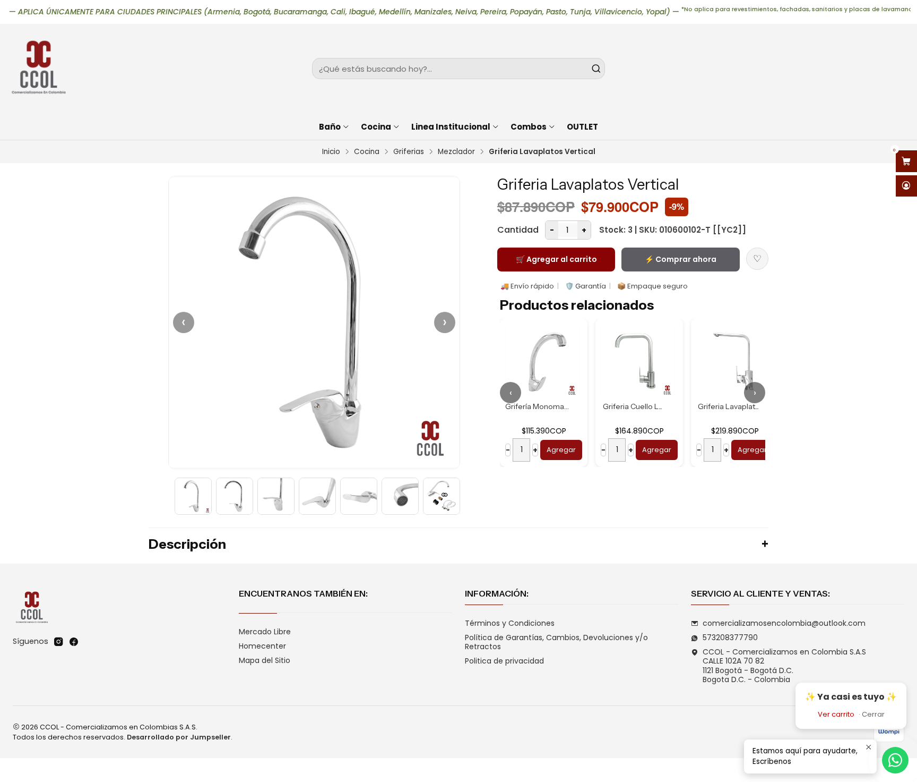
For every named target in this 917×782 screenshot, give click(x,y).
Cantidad (518, 230)
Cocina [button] (376, 126)
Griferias (408, 152)
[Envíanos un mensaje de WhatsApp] (895, 760)
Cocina (366, 152)
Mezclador (456, 152)
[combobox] (458, 68)
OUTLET (582, 126)
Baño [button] (330, 126)
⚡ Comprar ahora (680, 259)
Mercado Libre (265, 631)
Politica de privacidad (504, 661)
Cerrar (873, 714)
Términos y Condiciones (510, 623)
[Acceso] (906, 186)
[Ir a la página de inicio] (38, 68)
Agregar (561, 450)
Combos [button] (529, 126)
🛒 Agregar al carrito (556, 259)
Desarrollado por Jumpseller (179, 737)
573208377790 (730, 637)
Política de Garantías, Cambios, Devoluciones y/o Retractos (556, 642)
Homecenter (262, 646)
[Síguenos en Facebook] (73, 641)
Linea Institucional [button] (450, 126)
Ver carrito (836, 714)
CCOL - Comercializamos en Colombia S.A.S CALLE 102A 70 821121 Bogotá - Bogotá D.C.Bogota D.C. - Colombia (784, 666)
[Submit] (596, 68)
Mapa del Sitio (264, 660)
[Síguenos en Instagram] (58, 641)
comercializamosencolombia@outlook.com (784, 623)
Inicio (331, 152)
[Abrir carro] (906, 161)
